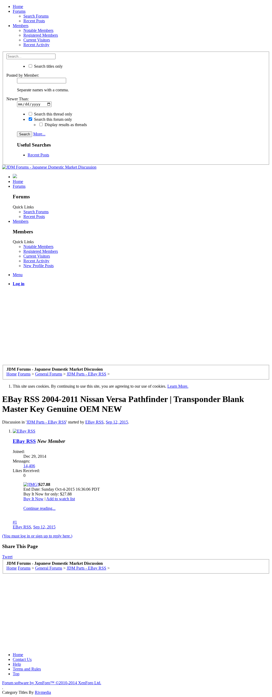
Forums (19, 11)
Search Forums (36, 16)
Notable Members (38, 30)
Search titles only (48, 66)
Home (18, 6)
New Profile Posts (38, 265)
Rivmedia (43, 692)
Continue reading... (39, 508)
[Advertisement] (136, 327)
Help (17, 664)
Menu (18, 274)
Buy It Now (33, 499)
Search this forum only (52, 119)
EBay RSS (94, 422)
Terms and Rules (27, 669)
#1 (15, 522)
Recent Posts (34, 21)
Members (20, 25)
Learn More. (177, 386)
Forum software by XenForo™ (51, 683)
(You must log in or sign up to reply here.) (37, 536)
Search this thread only (52, 114)
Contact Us (22, 659)
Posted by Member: (22, 75)
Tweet (7, 556)
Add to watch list (60, 499)
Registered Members (40, 35)
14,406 (29, 466)
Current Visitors (36, 40)
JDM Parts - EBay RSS (46, 422)
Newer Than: (17, 99)
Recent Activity (36, 44)
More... (39, 134)
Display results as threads (65, 124)
